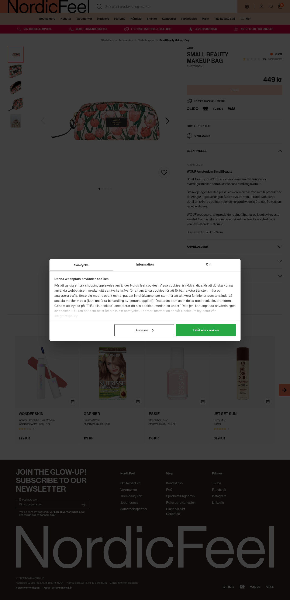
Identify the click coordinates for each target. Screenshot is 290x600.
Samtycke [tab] (81, 265)
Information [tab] (145, 264)
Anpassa (142, 330)
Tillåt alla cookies (206, 330)
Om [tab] (208, 264)
